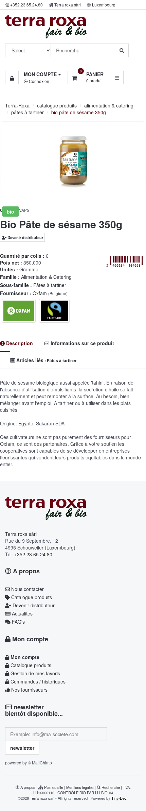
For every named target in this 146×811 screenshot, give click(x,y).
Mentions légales (80, 787)
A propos (25, 571)
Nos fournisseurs (29, 689)
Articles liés (46, 360)
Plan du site (53, 787)
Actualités (22, 613)
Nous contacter (27, 589)
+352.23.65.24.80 (33, 554)
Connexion (38, 81)
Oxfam (50, 293)
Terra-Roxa (17, 105)
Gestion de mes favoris (34, 673)
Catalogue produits (31, 597)
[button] (33, 74)
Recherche (111, 787)
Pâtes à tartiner (49, 285)
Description (19, 343)
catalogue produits (57, 105)
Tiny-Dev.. (119, 798)
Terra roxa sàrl (67, 4)
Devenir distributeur (24, 237)
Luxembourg (103, 4)
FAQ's (18, 621)
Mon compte (29, 639)
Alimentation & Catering (46, 276)
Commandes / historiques (37, 681)
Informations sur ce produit (81, 343)
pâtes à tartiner (27, 112)
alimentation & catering (108, 105)
